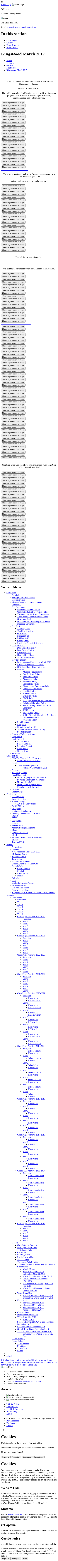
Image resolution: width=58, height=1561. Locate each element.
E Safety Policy (29, 693)
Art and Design (18, 801)
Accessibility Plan (30, 676)
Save (25, 1559)
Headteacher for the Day (27, 1315)
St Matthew (22, 1348)
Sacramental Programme (27, 765)
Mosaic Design (29, 1269)
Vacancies (16, 753)
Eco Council (22, 748)
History (15, 823)
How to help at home (21, 890)
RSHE (15, 835)
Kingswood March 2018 (33, 1305)
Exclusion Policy (30, 696)
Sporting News (23, 1255)
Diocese (15, 770)
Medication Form (19, 854)
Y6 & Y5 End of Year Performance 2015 (34, 1331)
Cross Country (23, 868)
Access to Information (26, 657)
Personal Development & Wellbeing (27, 837)
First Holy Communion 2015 (35, 768)
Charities (15, 789)
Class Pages (11, 40)
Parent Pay (32, 1365)
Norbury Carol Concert (27, 782)
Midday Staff (22, 638)
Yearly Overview (19, 799)
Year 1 (20, 902)
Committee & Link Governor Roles (32, 612)
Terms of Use (12, 1406)
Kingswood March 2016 (33, 1310)
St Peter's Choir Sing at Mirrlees (31, 780)
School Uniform (19, 856)
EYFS (14, 818)
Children (10, 63)
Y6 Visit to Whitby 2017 (27, 1262)
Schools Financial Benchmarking (31, 729)
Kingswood (11, 68)
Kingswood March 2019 (33, 1303)
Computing (16, 808)
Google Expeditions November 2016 (33, 1329)
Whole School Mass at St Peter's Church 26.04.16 (36, 1289)
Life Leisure (22, 873)
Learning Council (24, 746)
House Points (12, 47)
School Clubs (17, 866)
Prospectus (21, 724)
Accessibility (11, 1411)
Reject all (5, 1457)
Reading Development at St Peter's (26, 813)
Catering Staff (23, 641)
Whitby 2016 (28, 1319)
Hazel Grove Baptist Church (29, 784)
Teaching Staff (23, 629)
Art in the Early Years (26, 804)
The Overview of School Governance (33, 614)
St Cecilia (21, 1346)
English (15, 816)
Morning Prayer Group (27, 1247)
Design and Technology (22, 811)
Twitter (9, 1425)
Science (15, 840)
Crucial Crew (23, 751)
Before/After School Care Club (25, 864)
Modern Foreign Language (23, 828)
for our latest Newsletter (16, 1360)
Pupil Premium (23, 722)
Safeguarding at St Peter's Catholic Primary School (33, 892)
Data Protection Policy (26, 648)
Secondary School (19, 772)
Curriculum (11, 794)
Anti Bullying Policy (31, 674)
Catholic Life (12, 756)
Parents (9, 844)
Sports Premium (24, 732)
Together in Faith (24, 1250)
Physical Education (20, 832)
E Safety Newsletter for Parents (30, 664)
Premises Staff (23, 636)
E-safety (15, 849)
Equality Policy (29, 691)
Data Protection (18, 645)
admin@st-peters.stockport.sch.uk (21, 27)
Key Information (19, 660)
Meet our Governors (26, 624)
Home (9, 60)
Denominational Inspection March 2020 (34, 662)
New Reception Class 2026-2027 (26, 852)
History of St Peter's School (23, 734)
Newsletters (17, 847)
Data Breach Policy (25, 650)
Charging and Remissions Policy (36, 686)
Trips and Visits (18, 842)
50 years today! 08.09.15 (33, 1271)
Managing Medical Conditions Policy (38, 700)
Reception (21, 900)
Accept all (16, 1457)
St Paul (20, 1351)
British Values (18, 806)
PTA (14, 880)
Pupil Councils (18, 739)
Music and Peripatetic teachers (30, 643)
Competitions (23, 1312)
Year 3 (20, 907)
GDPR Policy (29, 698)
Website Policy (12, 1404)
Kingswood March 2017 (16, 70)
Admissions (17, 595)
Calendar (16, 878)
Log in (9, 1355)
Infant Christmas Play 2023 (28, 760)
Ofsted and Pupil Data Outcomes (31, 667)
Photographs (17, 792)
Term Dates (17, 859)
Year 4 (20, 909)
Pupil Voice (17, 736)
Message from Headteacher (23, 597)
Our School (11, 593)
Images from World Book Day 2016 (38, 1295)
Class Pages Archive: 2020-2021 (31, 993)
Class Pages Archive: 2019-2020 (31, 1046)
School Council (23, 744)
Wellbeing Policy (30, 720)
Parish (14, 763)
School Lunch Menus (21, 861)
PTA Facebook (12, 1421)
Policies (20, 669)
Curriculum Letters (36, 1175)
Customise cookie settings (33, 1457)
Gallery (9, 43)
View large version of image (13, 103)
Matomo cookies (15, 1514)
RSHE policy (28, 710)
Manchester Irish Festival (28, 787)
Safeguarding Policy (31, 712)
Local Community (19, 775)
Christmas (21, 1252)
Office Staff (22, 633)
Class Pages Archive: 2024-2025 (31, 916)
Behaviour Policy (30, 681)
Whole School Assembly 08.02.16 (37, 1276)
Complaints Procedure (32, 688)
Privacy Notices (24, 653)
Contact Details (18, 600)
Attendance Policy (30, 679)
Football (20, 871)
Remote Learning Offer (27, 727)
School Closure (34, 1058)
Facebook (10, 1423)
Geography (16, 820)
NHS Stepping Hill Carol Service (31, 777)
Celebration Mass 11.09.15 (34, 1274)
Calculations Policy (31, 684)
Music (14, 830)
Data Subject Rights (25, 655)
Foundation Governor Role (28, 609)
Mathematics (17, 825)
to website (23, 1362)
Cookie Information (14, 1409)
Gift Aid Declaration (20, 888)
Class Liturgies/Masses (27, 1245)
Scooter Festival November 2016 (31, 1327)
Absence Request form (32, 672)
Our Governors (18, 607)
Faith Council (23, 741)
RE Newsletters (34, 1000)
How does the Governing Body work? (33, 621)
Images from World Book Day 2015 (38, 1298)
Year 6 (20, 914)
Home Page (6, 4)
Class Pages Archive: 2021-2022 (31, 974)
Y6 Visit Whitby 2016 (26, 1317)
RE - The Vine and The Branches (26, 758)
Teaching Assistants (25, 631)
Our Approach (18, 796)
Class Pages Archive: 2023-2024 (31, 936)
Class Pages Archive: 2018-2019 (31, 1099)
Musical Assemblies (25, 1257)
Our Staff (16, 626)
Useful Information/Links (22, 883)
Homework (33, 998)
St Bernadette (23, 1343)
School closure (34, 1051)
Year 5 (20, 912)
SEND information (20, 885)
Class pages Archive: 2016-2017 (31, 1171)
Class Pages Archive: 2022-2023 (31, 955)
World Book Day (24, 1293)
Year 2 (20, 904)
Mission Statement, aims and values (27, 602)
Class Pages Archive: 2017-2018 (31, 1135)
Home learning (12, 45)
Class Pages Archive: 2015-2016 (31, 1223)
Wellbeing (16, 605)
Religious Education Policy (34, 703)
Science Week (23, 1259)
